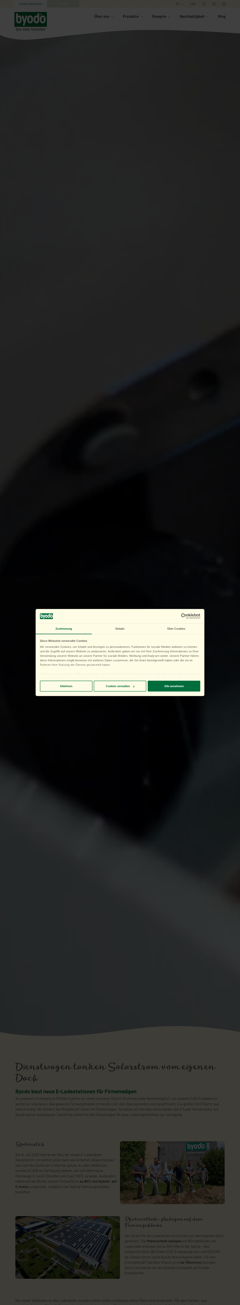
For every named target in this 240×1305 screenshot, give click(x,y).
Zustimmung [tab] (64, 628)
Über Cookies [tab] (176, 628)
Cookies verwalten (118, 686)
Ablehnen (66, 686)
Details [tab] (120, 628)
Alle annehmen (174, 686)
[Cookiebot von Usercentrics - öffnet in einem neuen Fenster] (183, 616)
